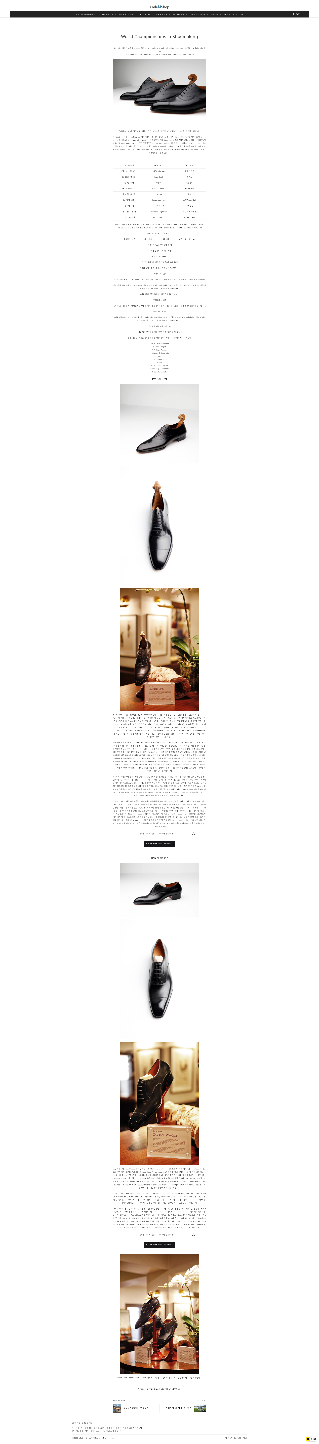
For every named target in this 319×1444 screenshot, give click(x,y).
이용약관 (228, 1438)
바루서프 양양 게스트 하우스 (136, 1408)
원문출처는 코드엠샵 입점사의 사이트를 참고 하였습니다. (159, 1389)
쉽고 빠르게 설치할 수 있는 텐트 (177, 1408)
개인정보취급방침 (240, 1438)
